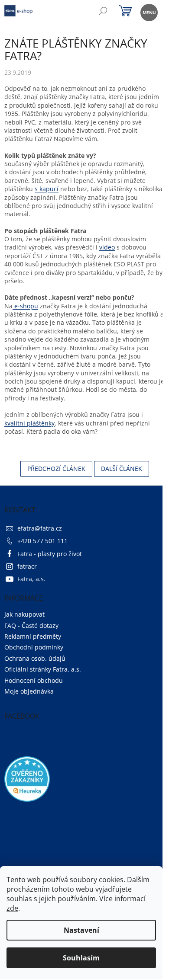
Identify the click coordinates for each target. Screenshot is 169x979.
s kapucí (46, 189)
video (107, 247)
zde (12, 908)
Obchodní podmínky (33, 647)
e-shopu (25, 306)
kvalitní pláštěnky (29, 423)
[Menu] (148, 12)
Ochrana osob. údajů (34, 658)
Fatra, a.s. (31, 579)
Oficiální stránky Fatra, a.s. (42, 669)
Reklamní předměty (32, 636)
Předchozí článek (56, 468)
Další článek (121, 468)
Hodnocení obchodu (33, 680)
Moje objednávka (29, 691)
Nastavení (81, 930)
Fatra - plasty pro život (49, 554)
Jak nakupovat (24, 614)
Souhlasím (81, 958)
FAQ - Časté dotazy (31, 625)
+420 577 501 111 (42, 541)
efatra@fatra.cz (39, 528)
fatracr (27, 566)
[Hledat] (103, 12)
